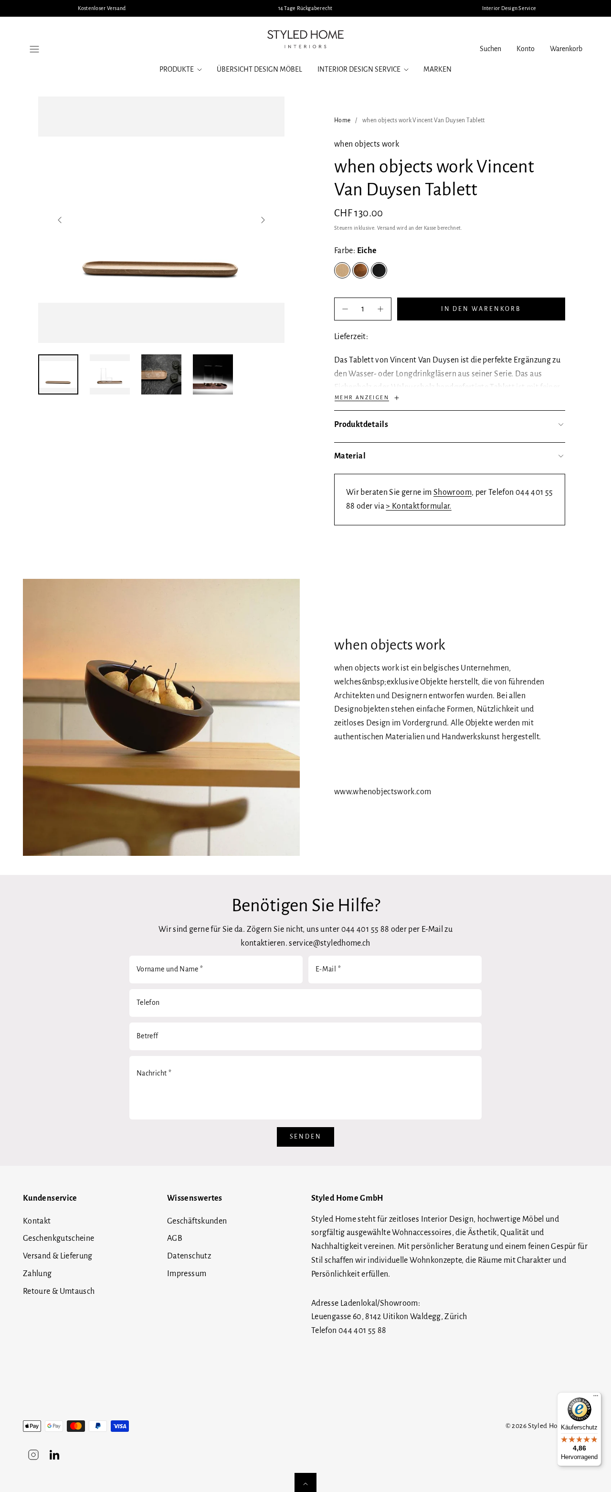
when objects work (366, 144)
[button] (34, 49)
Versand (386, 228)
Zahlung (37, 1273)
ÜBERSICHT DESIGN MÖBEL (259, 69)
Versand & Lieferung (58, 1256)
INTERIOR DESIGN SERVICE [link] (358, 69)
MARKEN (437, 69)
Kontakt (37, 1221)
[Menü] (595, 1398)
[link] (525, 49)
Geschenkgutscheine (58, 1238)
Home (342, 120)
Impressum (186, 1273)
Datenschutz (189, 1256)
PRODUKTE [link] (176, 69)
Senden (306, 1136)
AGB (174, 1238)
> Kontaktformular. (418, 506)
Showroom (452, 492)
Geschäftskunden (197, 1221)
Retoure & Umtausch (59, 1291)
